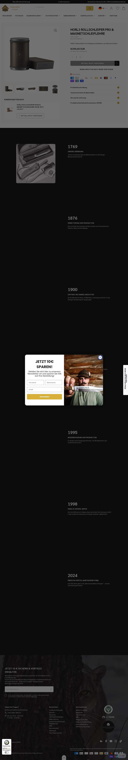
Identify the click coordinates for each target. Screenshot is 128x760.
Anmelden (44, 396)
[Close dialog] (100, 357)
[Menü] (10, 740)
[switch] (7, 752)
